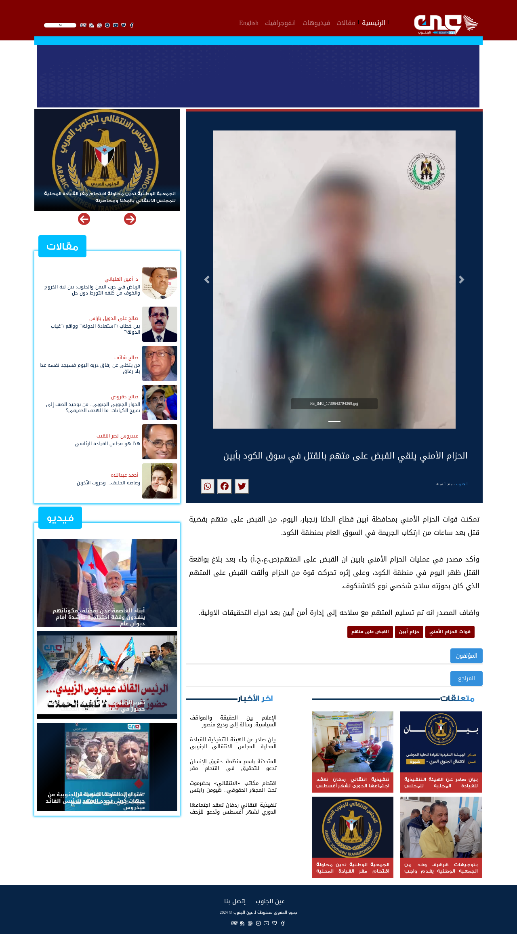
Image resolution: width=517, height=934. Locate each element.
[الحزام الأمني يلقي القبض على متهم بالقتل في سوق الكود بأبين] (242, 486)
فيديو (60, 518)
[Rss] (242, 923)
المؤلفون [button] (466, 655)
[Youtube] (266, 923)
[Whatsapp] (250, 923)
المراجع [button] (466, 678)
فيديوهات (316, 22)
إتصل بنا (235, 901)
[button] (207, 279)
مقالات (345, 22)
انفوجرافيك (280, 22)
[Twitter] (274, 923)
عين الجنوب (270, 901)
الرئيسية (374, 22)
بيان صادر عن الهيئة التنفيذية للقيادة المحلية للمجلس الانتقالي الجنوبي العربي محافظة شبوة (113, 197)
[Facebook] (283, 923)
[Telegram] (258, 923)
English (248, 22)
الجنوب (462, 484)
